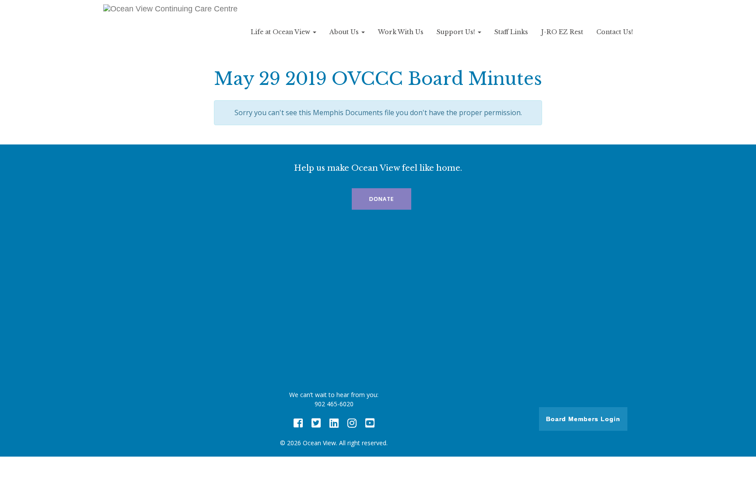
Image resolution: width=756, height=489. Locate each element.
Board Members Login (583, 418)
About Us (344, 32)
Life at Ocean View (281, 32)
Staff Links (511, 32)
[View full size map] (378, 302)
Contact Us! (614, 32)
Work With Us (401, 32)
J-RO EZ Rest (562, 32)
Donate (381, 199)
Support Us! (457, 32)
